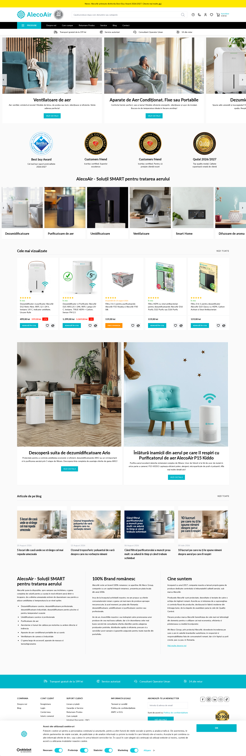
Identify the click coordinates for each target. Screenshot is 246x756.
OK (216, 728)
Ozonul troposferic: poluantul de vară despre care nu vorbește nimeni (92, 552)
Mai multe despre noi (176, 645)
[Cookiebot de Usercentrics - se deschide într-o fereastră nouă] (24, 750)
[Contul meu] (205, 15)
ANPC (113, 712)
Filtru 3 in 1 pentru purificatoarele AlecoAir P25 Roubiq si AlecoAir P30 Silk (121, 307)
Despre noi (51, 25)
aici (160, 3)
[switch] (84, 750)
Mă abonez (161, 719)
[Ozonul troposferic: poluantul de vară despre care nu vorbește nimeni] (96, 524)
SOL (121, 712)
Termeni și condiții (119, 704)
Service (103, 25)
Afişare (147, 750)
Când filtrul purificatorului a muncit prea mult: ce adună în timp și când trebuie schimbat (147, 554)
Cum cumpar (67, 25)
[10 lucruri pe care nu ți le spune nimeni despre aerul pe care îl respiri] (203, 524)
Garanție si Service (74, 708)
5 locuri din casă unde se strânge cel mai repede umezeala (40, 552)
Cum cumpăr (72, 716)
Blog (115, 25)
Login (42, 708)
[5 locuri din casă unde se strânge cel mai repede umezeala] (42, 524)
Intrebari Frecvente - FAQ (77, 720)
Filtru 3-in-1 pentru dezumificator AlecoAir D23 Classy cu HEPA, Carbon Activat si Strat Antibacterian (208, 307)
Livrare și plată (72, 704)
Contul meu (45, 712)
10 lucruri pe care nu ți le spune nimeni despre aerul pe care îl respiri (200, 552)
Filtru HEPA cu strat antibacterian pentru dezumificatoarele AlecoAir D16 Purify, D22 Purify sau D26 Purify (165, 307)
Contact (125, 25)
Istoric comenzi (47, 716)
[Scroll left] (3, 79)
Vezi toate (222, 251)
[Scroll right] (242, 79)
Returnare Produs (87, 25)
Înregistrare (45, 704)
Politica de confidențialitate (123, 708)
